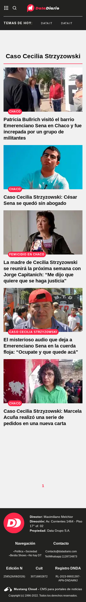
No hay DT (35, 555)
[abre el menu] (6, 8)
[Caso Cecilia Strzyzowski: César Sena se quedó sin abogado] (43, 167)
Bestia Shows (18, 555)
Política (19, 551)
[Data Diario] (43, 8)
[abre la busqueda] (14, 8)
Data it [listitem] (44, 23)
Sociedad (31, 551)
